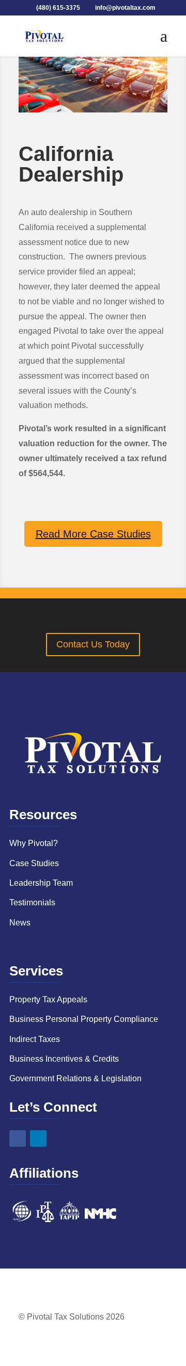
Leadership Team (41, 883)
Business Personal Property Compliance (83, 1019)
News (19, 922)
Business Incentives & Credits (64, 1058)
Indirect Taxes (34, 1039)
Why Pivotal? (33, 843)
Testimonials (32, 902)
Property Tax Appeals (48, 999)
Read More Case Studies (93, 534)
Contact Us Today (93, 644)
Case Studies (34, 863)
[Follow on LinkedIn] (38, 1138)
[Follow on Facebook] (17, 1138)
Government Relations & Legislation (75, 1078)
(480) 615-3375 (59, 7)
